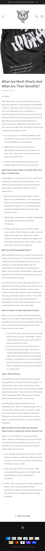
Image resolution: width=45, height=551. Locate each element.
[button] (3, 16)
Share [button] (7, 96)
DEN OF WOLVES (19, 546)
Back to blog (24, 515)
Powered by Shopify (29, 546)
